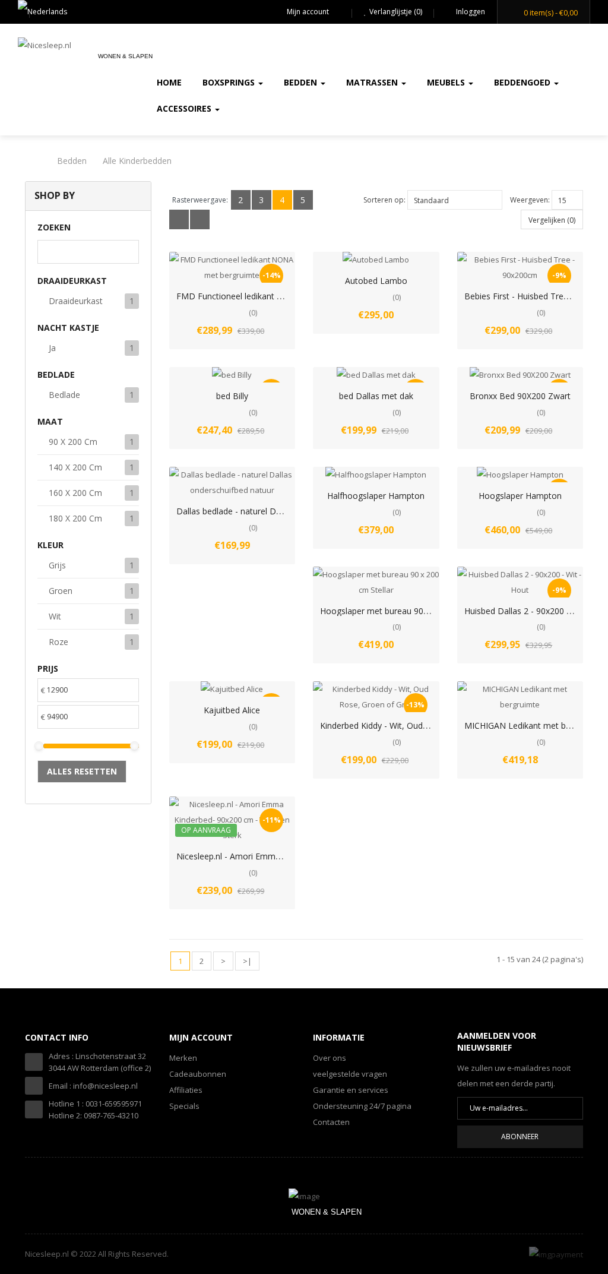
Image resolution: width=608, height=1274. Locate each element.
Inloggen (469, 12)
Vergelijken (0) (551, 220)
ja (52, 347)
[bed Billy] (232, 374)
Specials (184, 1106)
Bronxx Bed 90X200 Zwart (520, 396)
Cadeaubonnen (197, 1073)
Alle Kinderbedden (137, 161)
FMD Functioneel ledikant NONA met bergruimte (270, 296)
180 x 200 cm (75, 518)
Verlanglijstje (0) (395, 12)
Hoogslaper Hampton (520, 495)
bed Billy (232, 396)
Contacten (331, 1122)
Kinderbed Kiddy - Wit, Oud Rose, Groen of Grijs (412, 725)
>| (247, 961)
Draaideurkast (76, 300)
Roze (58, 641)
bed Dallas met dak (376, 396)
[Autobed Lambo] (376, 259)
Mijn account (308, 12)
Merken (183, 1057)
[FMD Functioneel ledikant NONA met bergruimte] (232, 267)
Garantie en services (350, 1090)
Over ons (329, 1057)
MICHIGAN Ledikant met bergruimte (533, 725)
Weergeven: (530, 200)
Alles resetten (82, 771)
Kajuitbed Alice (232, 710)
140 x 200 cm (75, 467)
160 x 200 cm (75, 492)
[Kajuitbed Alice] (232, 689)
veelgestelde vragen (350, 1073)
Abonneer (520, 1136)
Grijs (57, 565)
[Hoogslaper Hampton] (520, 474)
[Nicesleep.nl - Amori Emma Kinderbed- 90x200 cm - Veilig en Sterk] (232, 819)
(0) (253, 313)
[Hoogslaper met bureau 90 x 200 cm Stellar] (376, 582)
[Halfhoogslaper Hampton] (375, 474)
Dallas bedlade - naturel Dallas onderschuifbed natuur (279, 511)
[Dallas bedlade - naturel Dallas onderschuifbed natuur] (232, 482)
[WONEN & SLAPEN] (304, 1195)
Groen (60, 590)
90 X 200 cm (73, 441)
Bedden (72, 161)
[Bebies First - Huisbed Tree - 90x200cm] (520, 267)
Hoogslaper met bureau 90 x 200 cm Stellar (403, 611)
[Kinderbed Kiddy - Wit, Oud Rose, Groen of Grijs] (376, 696)
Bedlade (64, 394)
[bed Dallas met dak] (376, 374)
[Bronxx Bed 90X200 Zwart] (520, 374)
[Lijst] (179, 219)
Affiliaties (185, 1090)
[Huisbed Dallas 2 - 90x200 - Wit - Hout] (520, 582)
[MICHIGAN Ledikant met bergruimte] (520, 696)
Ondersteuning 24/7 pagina (362, 1106)
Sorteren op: (384, 200)
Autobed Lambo (376, 280)
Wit (55, 616)
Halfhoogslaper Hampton (376, 495)
